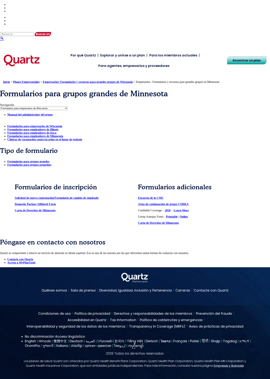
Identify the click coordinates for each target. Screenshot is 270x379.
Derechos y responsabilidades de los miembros (153, 314)
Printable (172, 216)
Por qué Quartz (83, 55)
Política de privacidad (92, 314)
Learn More (181, 210)
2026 (168, 210)
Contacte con (15, 7)
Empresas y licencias (229, 366)
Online (184, 216)
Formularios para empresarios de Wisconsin (34, 126)
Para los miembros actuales (173, 55)
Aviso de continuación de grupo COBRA (163, 204)
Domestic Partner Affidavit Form (35, 204)
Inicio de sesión (16, 11)
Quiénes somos (54, 290)
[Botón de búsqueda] (2, 37)
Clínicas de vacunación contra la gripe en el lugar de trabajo (44, 139)
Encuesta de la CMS (150, 197)
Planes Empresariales (26, 81)
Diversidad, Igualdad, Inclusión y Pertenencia (135, 290)
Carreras (182, 290)
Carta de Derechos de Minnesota (35, 210)
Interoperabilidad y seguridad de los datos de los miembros (76, 327)
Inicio (6, 81)
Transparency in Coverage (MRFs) (157, 327)
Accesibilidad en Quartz (87, 320)
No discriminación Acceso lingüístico (55, 336)
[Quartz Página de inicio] (135, 278)
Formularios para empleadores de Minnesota (35, 136)
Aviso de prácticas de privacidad (216, 327)
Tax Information (123, 320)
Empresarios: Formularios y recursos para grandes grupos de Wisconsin (88, 81)
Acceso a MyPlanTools (21, 262)
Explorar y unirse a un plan (122, 55)
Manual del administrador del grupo (30, 114)
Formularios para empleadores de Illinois (32, 129)
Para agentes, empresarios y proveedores (134, 65)
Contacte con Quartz (20, 259)
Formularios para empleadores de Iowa (31, 132)
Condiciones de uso (54, 314)
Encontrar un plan (247, 60)
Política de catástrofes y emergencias (171, 320)
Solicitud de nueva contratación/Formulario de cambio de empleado (57, 197)
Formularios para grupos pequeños (29, 164)
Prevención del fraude (214, 314)
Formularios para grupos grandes (28, 161)
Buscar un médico (18, 4)
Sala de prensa (83, 290)
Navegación (7, 104)
